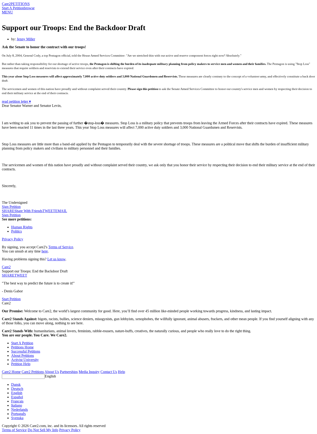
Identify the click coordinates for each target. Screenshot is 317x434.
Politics (16, 231)
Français (17, 401)
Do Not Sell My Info (43, 430)
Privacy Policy (12, 239)
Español (17, 397)
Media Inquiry (89, 372)
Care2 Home (11, 372)
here (45, 251)
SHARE (8, 275)
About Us (52, 372)
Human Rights (21, 227)
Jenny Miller (26, 39)
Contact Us (108, 372)
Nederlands (19, 410)
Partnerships (69, 372)
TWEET (48, 211)
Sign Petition (11, 207)
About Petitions (22, 355)
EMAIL (61, 211)
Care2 (6, 4)
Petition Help (20, 364)
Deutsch (17, 389)
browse (29, 8)
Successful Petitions (25, 351)
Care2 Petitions (33, 372)
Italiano (16, 405)
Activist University (25, 360)
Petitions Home (22, 347)
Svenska (17, 418)
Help (121, 372)
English (50, 376)
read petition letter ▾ (16, 101)
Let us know (56, 259)
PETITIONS (20, 4)
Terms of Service (60, 247)
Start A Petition (13, 8)
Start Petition (11, 299)
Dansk (16, 384)
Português (18, 414)
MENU (7, 12)
